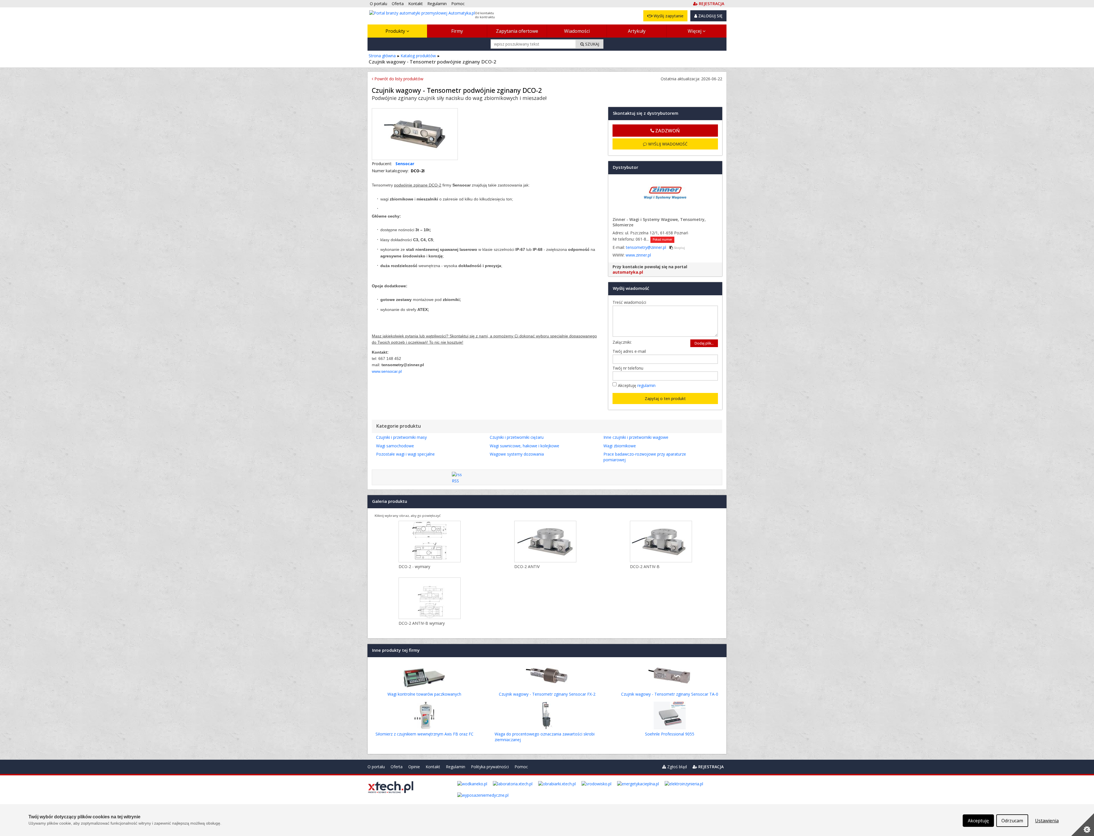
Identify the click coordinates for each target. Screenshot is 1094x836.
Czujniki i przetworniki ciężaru (517, 437)
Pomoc (521, 766)
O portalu (376, 766)
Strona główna (382, 55)
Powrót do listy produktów (398, 78)
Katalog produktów (418, 55)
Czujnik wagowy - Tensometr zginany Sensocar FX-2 (547, 694)
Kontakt (433, 766)
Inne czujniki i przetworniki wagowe (635, 437)
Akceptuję (637, 385)
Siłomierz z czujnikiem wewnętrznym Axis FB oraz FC (424, 734)
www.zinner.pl (638, 255)
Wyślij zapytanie (667, 16)
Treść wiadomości (631, 302)
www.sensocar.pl (387, 371)
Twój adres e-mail (631, 351)
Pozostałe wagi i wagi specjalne (405, 454)
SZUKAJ (591, 44)
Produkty (395, 31)
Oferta (397, 766)
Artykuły (637, 31)
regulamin (646, 385)
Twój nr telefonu (629, 368)
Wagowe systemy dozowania (517, 454)
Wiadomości (577, 31)
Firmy (457, 31)
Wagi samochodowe (395, 445)
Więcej (695, 31)
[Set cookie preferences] (1082, 824)
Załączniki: (622, 342)
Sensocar (404, 163)
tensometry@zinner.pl (646, 247)
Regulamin (455, 766)
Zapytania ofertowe (517, 31)
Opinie (414, 766)
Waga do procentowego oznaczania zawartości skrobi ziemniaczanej (545, 736)
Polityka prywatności (490, 766)
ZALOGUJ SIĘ (709, 16)
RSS (455, 480)
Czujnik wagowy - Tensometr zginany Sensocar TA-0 (669, 694)
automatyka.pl (628, 272)
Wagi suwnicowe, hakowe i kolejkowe (524, 445)
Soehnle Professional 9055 (669, 734)
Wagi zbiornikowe (619, 445)
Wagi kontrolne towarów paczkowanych (424, 694)
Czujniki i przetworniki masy (401, 437)
